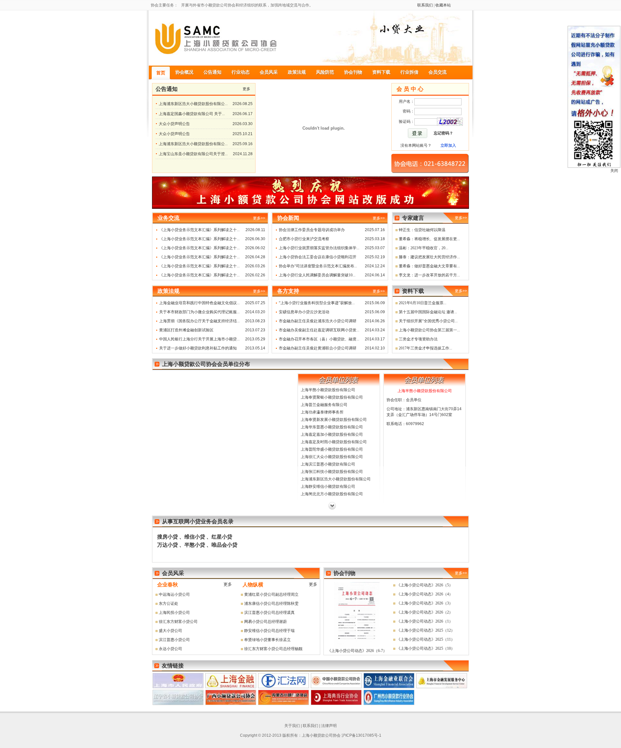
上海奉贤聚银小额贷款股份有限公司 (332, 397)
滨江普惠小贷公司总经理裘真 (269, 612)
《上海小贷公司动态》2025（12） (426, 630)
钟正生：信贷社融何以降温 (422, 230)
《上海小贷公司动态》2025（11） (426, 639)
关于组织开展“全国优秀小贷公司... (428, 321)
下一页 (332, 506)
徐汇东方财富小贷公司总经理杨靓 (273, 648)
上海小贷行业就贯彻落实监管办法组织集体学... (319, 248)
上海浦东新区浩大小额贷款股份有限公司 (336, 479)
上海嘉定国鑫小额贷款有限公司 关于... (192, 114)
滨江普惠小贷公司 (174, 639)
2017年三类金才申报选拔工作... (425, 348)
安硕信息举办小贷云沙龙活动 (304, 312)
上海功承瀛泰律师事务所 (322, 412)
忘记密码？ (443, 133)
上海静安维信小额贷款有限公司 (328, 486)
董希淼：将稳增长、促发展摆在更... (429, 239)
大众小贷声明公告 (174, 124)
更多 (246, 89)
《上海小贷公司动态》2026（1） (425, 621)
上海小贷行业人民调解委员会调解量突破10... (317, 275)
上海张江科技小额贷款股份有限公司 (332, 471)
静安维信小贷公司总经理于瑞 (269, 630)
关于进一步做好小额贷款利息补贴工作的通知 (198, 348)
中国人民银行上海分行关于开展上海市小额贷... (199, 339)
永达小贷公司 (170, 648)
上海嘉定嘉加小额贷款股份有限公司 (332, 434)
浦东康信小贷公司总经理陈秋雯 (271, 603)
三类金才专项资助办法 (418, 339)
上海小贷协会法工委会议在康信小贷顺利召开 (317, 257)
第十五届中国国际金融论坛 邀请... (428, 312)
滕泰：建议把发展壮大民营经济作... (429, 257)
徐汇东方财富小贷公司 (178, 621)
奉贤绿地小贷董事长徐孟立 (267, 639)
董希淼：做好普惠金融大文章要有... (429, 266)
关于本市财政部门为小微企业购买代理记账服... (199, 312)
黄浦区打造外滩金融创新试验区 (186, 330)
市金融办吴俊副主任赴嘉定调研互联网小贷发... (319, 330)
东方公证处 (168, 603)
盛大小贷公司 (170, 630)
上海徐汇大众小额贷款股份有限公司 (332, 456)
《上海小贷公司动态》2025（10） (426, 648)
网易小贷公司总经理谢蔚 (265, 621)
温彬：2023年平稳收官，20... (423, 248)
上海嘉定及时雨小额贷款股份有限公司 (334, 442)
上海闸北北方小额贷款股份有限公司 (332, 494)
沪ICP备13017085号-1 (361, 735)
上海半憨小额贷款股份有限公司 (328, 390)
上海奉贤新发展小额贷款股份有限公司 (334, 419)
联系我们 (425, 5)
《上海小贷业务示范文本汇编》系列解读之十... (199, 230)
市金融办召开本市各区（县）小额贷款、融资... (319, 339)
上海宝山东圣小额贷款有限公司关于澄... (193, 154)
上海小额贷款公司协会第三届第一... (429, 330)
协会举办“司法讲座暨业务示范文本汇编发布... (318, 266)
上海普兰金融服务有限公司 (324, 404)
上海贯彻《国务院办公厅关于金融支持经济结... (199, 321)
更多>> (461, 218)
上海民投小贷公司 (174, 612)
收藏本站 (443, 5)
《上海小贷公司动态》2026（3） (425, 603)
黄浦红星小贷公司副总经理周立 (271, 594)
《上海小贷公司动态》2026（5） (425, 585)
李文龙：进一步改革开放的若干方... (429, 275)
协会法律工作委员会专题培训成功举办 (312, 230)
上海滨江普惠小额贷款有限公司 (328, 464)
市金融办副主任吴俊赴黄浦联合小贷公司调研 (317, 348)
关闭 (614, 170)
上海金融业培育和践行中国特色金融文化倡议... (199, 303)
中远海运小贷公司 (174, 594)
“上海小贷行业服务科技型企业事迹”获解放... (317, 303)
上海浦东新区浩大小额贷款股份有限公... (193, 104)
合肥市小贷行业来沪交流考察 (304, 239)
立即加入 (448, 145)
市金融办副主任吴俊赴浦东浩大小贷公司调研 (317, 321)
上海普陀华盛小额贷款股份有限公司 (332, 449)
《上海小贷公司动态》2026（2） (425, 612)
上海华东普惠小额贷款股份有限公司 (332, 427)
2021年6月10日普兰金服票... (422, 303)
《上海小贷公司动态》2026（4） (425, 594)
